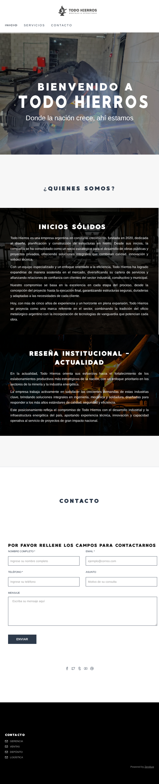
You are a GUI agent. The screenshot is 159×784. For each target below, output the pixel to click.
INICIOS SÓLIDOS (72, 227)
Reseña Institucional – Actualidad (79, 357)
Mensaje (14, 592)
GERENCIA (16, 741)
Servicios (34, 25)
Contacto (61, 25)
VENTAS (15, 746)
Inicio (11, 25)
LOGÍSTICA (16, 757)
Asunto (91, 572)
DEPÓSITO (16, 752)
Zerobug (149, 766)
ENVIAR (22, 639)
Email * (90, 551)
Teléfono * (15, 572)
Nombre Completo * (21, 551)
